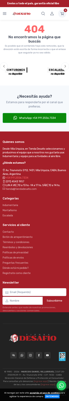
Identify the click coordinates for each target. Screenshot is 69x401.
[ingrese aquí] (41, 381)
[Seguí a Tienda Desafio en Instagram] (30, 355)
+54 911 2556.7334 (17, 177)
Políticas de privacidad (15, 252)
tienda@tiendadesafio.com (21, 189)
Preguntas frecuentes (15, 262)
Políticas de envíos (13, 257)
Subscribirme (54, 300)
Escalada (8, 215)
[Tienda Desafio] (21, 13)
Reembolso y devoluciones (18, 247)
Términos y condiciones (16, 242)
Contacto (8, 231)
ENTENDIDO (52, 396)
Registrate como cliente (17, 273)
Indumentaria (10, 205)
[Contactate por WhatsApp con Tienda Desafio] (22, 355)
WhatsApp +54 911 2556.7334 (37, 118)
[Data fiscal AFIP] (62, 356)
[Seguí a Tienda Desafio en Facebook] (39, 355)
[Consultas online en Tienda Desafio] (13, 355)
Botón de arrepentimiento (18, 237)
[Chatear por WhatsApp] (61, 385)
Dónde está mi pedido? (16, 268)
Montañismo (10, 210)
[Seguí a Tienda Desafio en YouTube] (47, 355)
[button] (43, 13)
